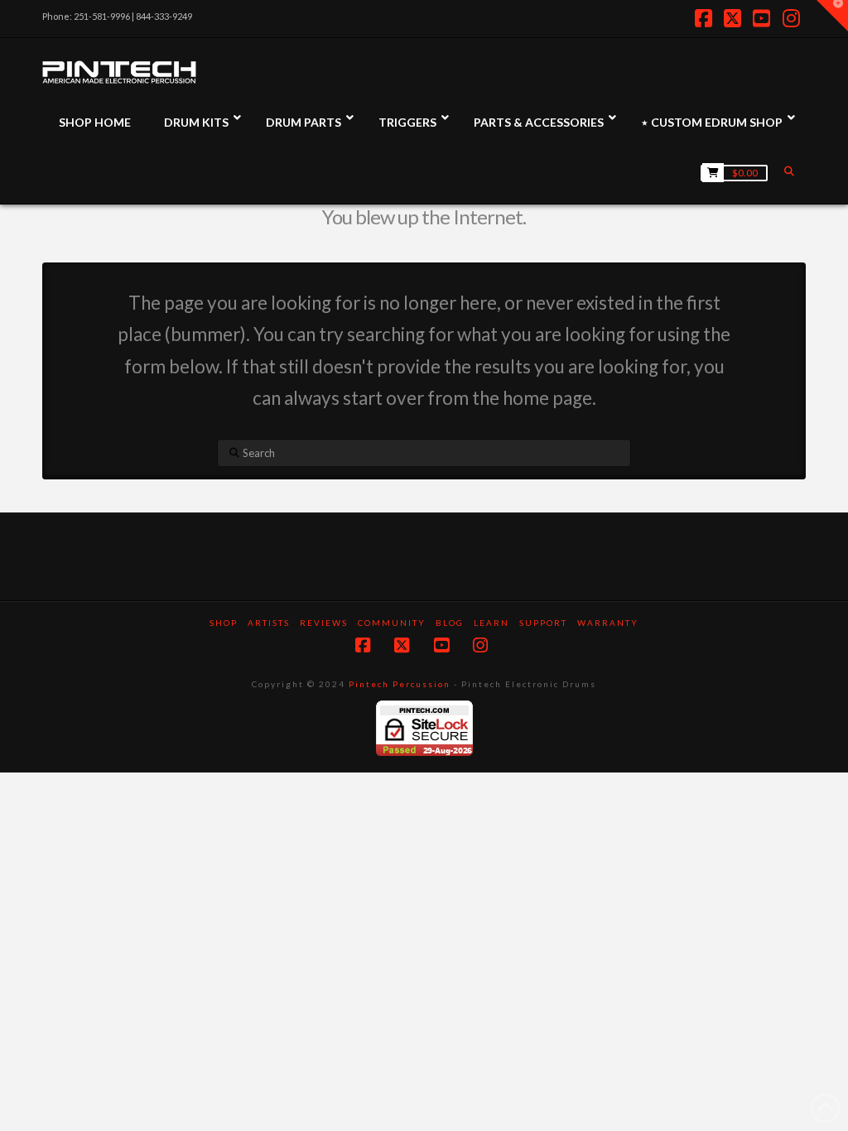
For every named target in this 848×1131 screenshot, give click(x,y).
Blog (450, 623)
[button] (832, 15)
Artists (269, 623)
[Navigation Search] (790, 171)
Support (543, 623)
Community (392, 623)
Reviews (324, 623)
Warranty (607, 623)
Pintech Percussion (399, 684)
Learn (491, 623)
